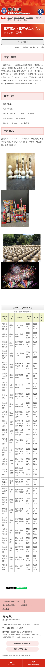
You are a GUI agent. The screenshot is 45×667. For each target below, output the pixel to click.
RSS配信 (5, 609)
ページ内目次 (22, 42)
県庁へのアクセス (20, 649)
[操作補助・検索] (33, 663)
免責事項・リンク (27, 605)
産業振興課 (29, 18)
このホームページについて (12, 601)
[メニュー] (11, 663)
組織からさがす (19, 18)
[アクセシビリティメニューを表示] (41, 12)
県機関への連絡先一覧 (22, 643)
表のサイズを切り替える (22, 308)
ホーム (10, 18)
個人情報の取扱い (9, 605)
